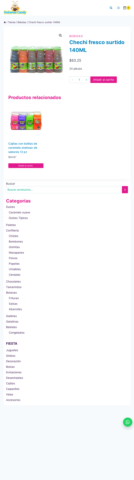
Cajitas (10, 383)
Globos (10, 355)
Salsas (13, 303)
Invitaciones (14, 372)
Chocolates (13, 281)
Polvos (13, 258)
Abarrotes (15, 309)
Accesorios (13, 400)
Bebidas (76, 36)
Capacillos (12, 389)
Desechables (14, 377)
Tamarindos (14, 287)
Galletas (11, 316)
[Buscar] (125, 189)
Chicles (13, 236)
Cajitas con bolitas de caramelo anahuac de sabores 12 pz (22, 148)
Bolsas (10, 366)
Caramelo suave (19, 212)
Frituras (14, 298)
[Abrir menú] (119, 7)
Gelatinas (12, 321)
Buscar (10, 183)
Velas (9, 394)
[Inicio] (5, 22)
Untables (15, 269)
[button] (60, 35)
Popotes (14, 263)
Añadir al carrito (103, 79)
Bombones (16, 241)
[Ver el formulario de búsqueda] (111, 8)
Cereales (14, 274)
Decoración (13, 361)
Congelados (17, 332)
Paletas (11, 225)
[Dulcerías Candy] (15, 8)
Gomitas (14, 247)
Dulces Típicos (18, 218)
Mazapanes (16, 252)
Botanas (11, 292)
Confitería (12, 230)
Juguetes (12, 350)
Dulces (10, 207)
